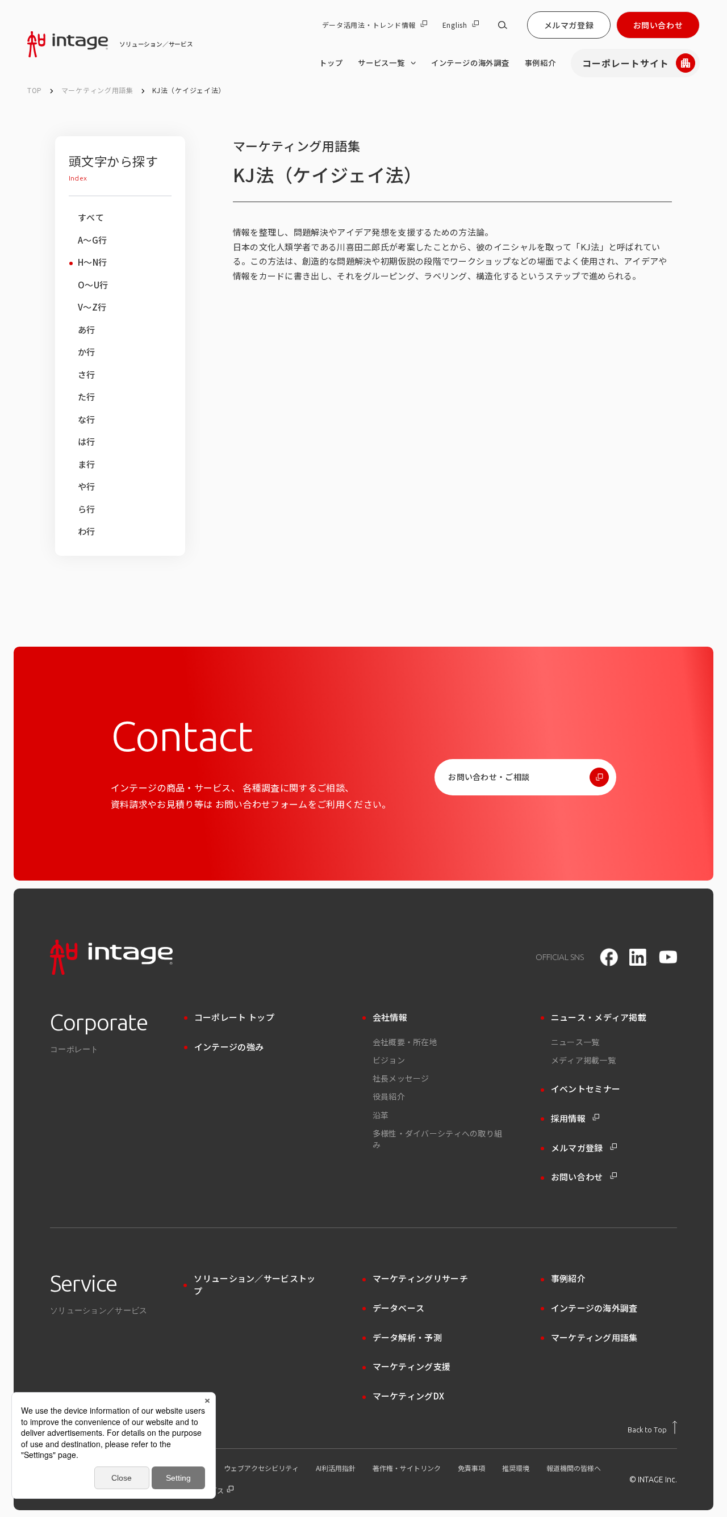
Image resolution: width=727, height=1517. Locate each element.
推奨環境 (515, 1468)
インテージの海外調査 (470, 62)
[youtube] (668, 956)
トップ (330, 62)
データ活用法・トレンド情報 (369, 25)
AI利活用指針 (336, 1468)
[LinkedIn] (638, 957)
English (454, 25)
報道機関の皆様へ (573, 1468)
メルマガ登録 (569, 25)
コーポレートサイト (625, 63)
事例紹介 (540, 62)
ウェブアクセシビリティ (261, 1468)
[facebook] (609, 957)
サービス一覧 (381, 63)
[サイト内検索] (503, 25)
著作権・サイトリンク (407, 1468)
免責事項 (471, 1468)
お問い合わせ (658, 25)
